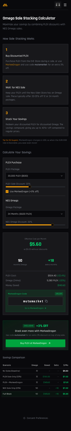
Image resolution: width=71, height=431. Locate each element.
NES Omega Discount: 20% (19, 221)
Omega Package (14, 207)
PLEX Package (12, 169)
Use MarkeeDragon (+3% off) (24, 191)
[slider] (29, 186)
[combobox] (35, 175)
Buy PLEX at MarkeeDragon (33, 343)
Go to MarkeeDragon (34, 308)
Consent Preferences (37, 418)
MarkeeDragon (13, 64)
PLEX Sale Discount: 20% (18, 183)
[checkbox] (7, 191)
